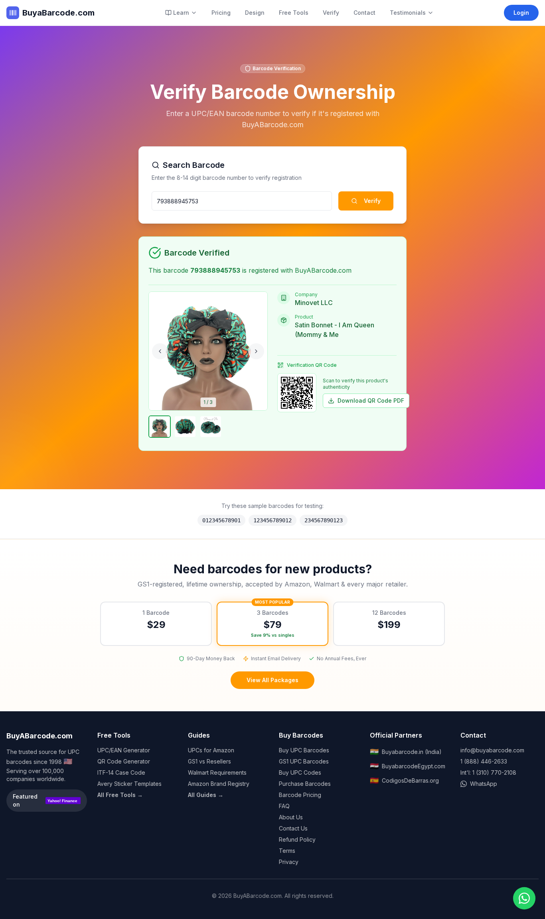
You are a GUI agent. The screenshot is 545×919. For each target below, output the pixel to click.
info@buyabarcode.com (492, 750)
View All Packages (272, 680)
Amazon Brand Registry (218, 783)
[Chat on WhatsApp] (524, 898)
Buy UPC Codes (300, 772)
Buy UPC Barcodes (304, 750)
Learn (181, 12)
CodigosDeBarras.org (404, 780)
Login (521, 12)
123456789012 (272, 520)
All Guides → (205, 794)
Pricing (221, 12)
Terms (287, 850)
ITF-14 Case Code (121, 772)
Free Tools (293, 12)
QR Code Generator (123, 761)
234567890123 (323, 520)
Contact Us (293, 828)
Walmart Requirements (217, 772)
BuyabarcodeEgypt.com (407, 766)
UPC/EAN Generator (123, 750)
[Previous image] (160, 351)
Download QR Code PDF (371, 400)
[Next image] (256, 351)
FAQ (284, 806)
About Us (291, 817)
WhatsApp (483, 783)
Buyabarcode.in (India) (406, 752)
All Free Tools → (120, 794)
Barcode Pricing (300, 794)
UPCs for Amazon (211, 750)
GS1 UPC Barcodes (304, 761)
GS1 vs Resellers (209, 761)
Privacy (288, 861)
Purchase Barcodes (305, 783)
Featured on (45, 800)
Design (255, 12)
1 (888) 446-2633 (483, 761)
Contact (364, 12)
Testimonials (408, 12)
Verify (331, 12)
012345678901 (221, 520)
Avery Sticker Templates (129, 783)
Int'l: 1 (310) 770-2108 (488, 772)
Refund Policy (297, 839)
